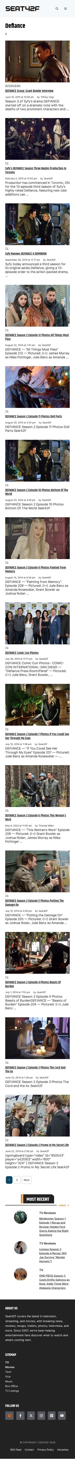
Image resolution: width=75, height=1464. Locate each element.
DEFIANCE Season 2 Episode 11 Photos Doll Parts (33, 416)
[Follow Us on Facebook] (20, 1415)
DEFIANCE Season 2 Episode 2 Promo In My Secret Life (37, 1145)
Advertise (62, 1449)
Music (9, 1381)
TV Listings (12, 1390)
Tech (8, 1371)
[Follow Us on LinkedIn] (51, 1415)
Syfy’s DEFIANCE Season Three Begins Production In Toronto (35, 170)
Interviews (12, 85)
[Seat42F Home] (9, 1415)
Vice (8, 1376)
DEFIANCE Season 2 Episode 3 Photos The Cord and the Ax (35, 1069)
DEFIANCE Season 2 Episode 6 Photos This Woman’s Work (35, 817)
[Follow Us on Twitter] (31, 1415)
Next (26, 1180)
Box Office (11, 1386)
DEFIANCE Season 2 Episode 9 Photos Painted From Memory (35, 569)
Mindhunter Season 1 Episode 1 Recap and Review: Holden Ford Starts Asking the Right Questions (54, 1227)
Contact (29, 1449)
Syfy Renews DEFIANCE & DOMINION (26, 253)
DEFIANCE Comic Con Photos (22, 652)
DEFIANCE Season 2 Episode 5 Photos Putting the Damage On (34, 902)
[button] (57, 8)
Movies (9, 1367)
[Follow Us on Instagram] (41, 1415)
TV (7, 163)
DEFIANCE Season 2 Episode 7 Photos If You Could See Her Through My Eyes (37, 736)
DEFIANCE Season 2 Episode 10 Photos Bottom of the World (36, 492)
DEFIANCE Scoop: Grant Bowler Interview (29, 90)
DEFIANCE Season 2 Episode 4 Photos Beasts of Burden (33, 984)
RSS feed (15, 1449)
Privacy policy (46, 1449)
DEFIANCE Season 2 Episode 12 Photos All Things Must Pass (37, 337)
